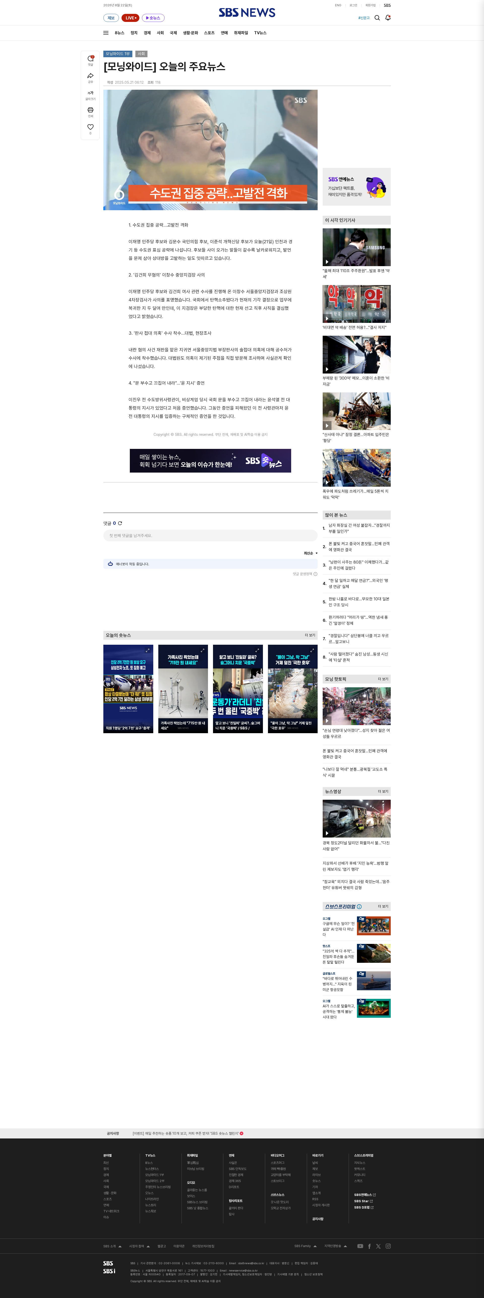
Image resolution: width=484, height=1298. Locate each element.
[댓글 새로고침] (120, 523)
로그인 (353, 5)
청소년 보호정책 (313, 1274)
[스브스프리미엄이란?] (360, 906)
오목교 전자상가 (281, 1208)
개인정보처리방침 (203, 1246)
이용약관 (179, 1246)
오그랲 (326, 918)
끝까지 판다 (236, 1208)
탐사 (231, 1214)
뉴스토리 (150, 1205)
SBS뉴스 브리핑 (197, 1202)
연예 (224, 32)
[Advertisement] (210, 603)
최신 (106, 1163)
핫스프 (326, 946)
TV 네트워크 (111, 1211)
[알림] (388, 17)
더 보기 (308, 634)
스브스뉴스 (277, 1193)
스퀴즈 (358, 1181)
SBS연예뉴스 (363, 1194)
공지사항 (317, 1219)
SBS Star (361, 1200)
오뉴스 (149, 1193)
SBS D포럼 (362, 1207)
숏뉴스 (316, 1181)
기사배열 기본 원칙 (288, 1274)
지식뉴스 (359, 1163)
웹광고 (162, 1246)
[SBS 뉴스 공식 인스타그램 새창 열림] (388, 1246)
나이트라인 (152, 1199)
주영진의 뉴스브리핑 (158, 1187)
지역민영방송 (335, 1246)
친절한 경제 (236, 1175)
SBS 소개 (112, 1246)
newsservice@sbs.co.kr (243, 1270)
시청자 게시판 (320, 1205)
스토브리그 (277, 1181)
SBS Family (305, 1246)
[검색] (377, 18)
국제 (173, 32)
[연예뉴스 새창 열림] (357, 187)
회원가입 (371, 5)
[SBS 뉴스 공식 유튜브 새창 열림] (360, 1246)
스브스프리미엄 (363, 1154)
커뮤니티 (359, 1175)
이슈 (106, 1217)
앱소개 (316, 1193)
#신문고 (364, 18)
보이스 (191, 1196)
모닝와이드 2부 (154, 1181)
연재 (231, 1154)
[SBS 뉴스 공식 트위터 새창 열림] (378, 1246)
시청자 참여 (139, 1246)
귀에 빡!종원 (278, 1169)
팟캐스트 (359, 1169)
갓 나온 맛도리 (280, 1202)
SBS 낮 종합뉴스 (197, 1208)
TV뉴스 (260, 32)
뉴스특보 (150, 1211)
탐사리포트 (236, 1199)
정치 (134, 32)
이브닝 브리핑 (195, 1169)
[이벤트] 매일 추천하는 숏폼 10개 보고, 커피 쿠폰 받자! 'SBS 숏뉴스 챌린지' (186, 1132)
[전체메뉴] (106, 32)
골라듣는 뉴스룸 (197, 1190)
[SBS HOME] (387, 5)
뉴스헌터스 (152, 1169)
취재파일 (241, 32)
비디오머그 (277, 1154)
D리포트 (234, 1187)
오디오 (191, 1181)
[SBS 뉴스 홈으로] (247, 12)
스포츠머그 (277, 1163)
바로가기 (317, 1154)
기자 (315, 1187)
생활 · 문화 (109, 1193)
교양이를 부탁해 (281, 1175)
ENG (338, 5)
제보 (315, 1169)
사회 (160, 32)
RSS (315, 1199)
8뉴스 (120, 32)
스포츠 (209, 32)
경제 (147, 32)
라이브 (316, 1175)
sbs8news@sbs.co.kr (251, 1263)
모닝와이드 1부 (118, 53)
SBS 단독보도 (238, 1169)
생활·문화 (190, 32)
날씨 (315, 1163)
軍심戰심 (193, 1163)
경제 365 (235, 1181)
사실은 (233, 1163)
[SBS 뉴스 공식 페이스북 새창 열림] (370, 1246)
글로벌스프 (329, 973)
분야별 (107, 1154)
